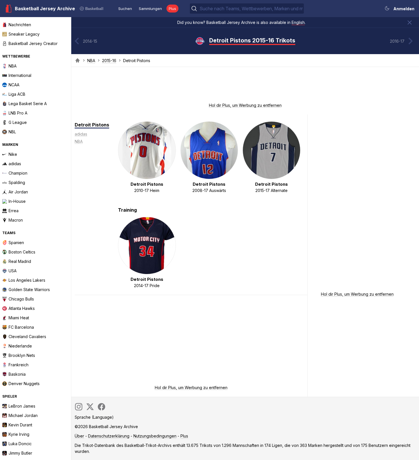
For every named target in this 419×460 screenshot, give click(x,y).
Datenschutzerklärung (108, 436)
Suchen (125, 8)
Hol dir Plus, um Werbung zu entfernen (245, 105)
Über (79, 436)
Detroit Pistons (92, 125)
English (298, 22)
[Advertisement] (245, 86)
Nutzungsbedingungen (154, 436)
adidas (81, 134)
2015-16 (109, 60)
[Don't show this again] (409, 22)
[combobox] (251, 9)
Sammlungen (150, 8)
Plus (172, 8)
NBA (91, 60)
